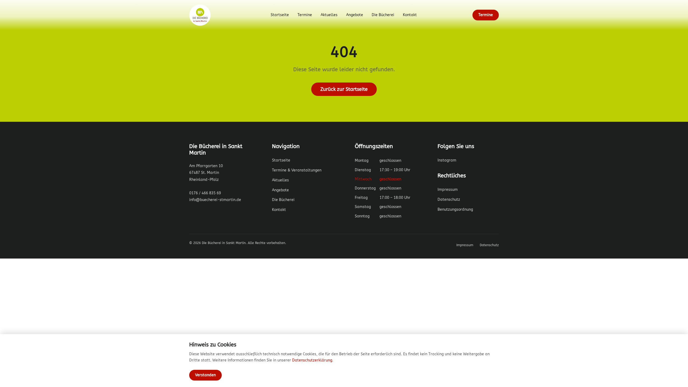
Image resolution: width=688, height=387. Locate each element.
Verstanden (205, 375)
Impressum (448, 189)
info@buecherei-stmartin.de (215, 200)
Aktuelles (329, 15)
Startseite (280, 15)
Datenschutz (449, 199)
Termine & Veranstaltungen (296, 170)
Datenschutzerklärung (312, 360)
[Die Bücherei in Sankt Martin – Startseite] (202, 15)
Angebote (354, 15)
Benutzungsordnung (455, 209)
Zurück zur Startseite (344, 89)
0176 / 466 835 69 (205, 193)
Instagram (447, 160)
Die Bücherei (383, 15)
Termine (305, 15)
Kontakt (410, 15)
